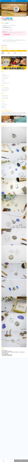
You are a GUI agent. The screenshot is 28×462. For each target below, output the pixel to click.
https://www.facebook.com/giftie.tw (7, 29)
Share (25, 2)
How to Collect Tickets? (6, 34)
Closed (21, 460)
